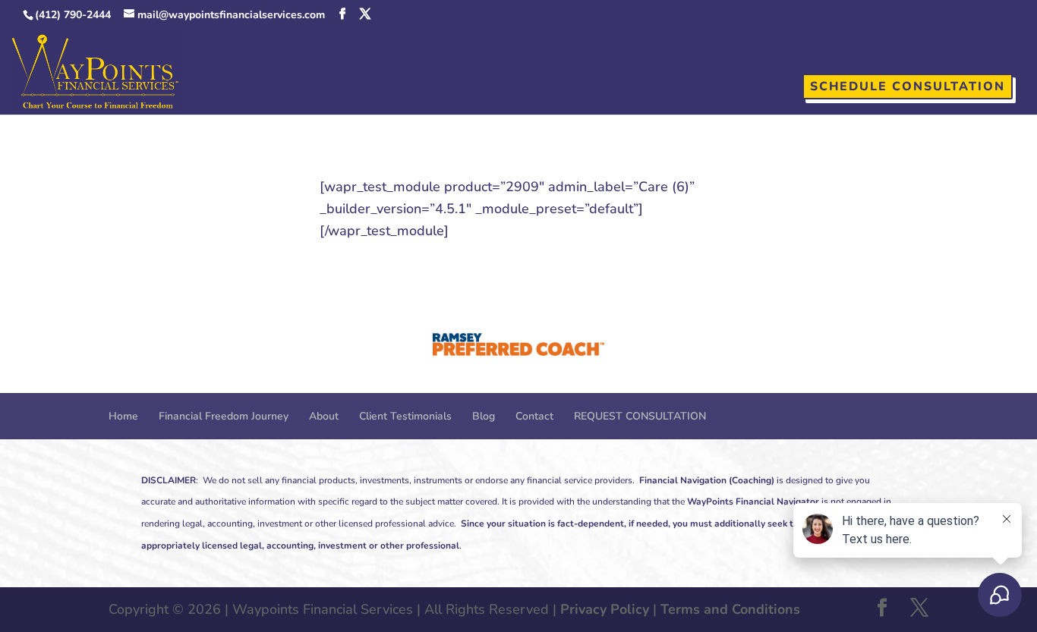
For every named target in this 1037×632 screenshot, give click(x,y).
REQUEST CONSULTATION (640, 416)
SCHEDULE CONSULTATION (907, 86)
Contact (534, 416)
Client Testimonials (405, 416)
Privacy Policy (604, 609)
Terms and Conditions (730, 609)
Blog (483, 416)
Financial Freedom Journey (223, 416)
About (324, 416)
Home (123, 416)
